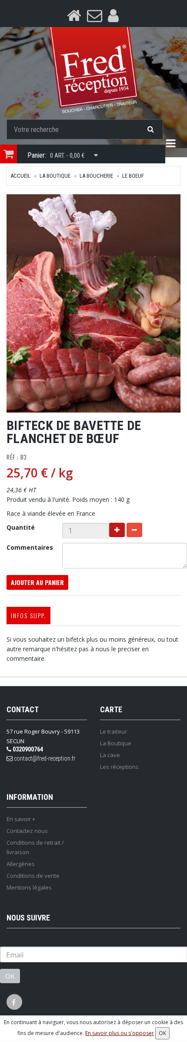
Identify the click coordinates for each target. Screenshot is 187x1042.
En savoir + (21, 819)
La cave (110, 755)
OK (10, 975)
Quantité (21, 527)
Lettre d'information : (34, 939)
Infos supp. (28, 615)
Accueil (20, 176)
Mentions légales (29, 887)
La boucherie (96, 176)
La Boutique (55, 176)
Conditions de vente (33, 876)
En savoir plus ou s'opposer (119, 1033)
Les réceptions (119, 767)
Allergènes (21, 864)
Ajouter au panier (37, 582)
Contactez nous (27, 831)
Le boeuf (133, 176)
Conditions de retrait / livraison (35, 847)
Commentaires (30, 547)
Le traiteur (113, 731)
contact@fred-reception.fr (44, 758)
